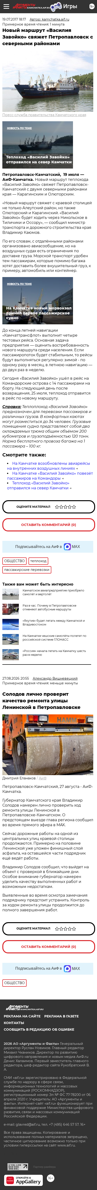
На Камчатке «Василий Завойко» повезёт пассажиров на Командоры (50, 476)
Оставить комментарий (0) (48, 525)
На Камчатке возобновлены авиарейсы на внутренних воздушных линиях (48, 466)
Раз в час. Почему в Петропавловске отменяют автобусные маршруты (49, 607)
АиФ (43, 778)
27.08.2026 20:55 (15, 678)
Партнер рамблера (44, 1166)
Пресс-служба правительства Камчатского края (44, 115)
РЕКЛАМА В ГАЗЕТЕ (61, 1016)
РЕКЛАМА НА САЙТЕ (22, 1016)
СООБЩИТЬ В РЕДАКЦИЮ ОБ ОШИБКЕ (39, 1029)
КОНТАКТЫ (14, 1023)
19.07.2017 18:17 (14, 19)
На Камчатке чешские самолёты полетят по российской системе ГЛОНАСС (54, 637)
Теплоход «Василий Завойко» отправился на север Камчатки (38, 485)
